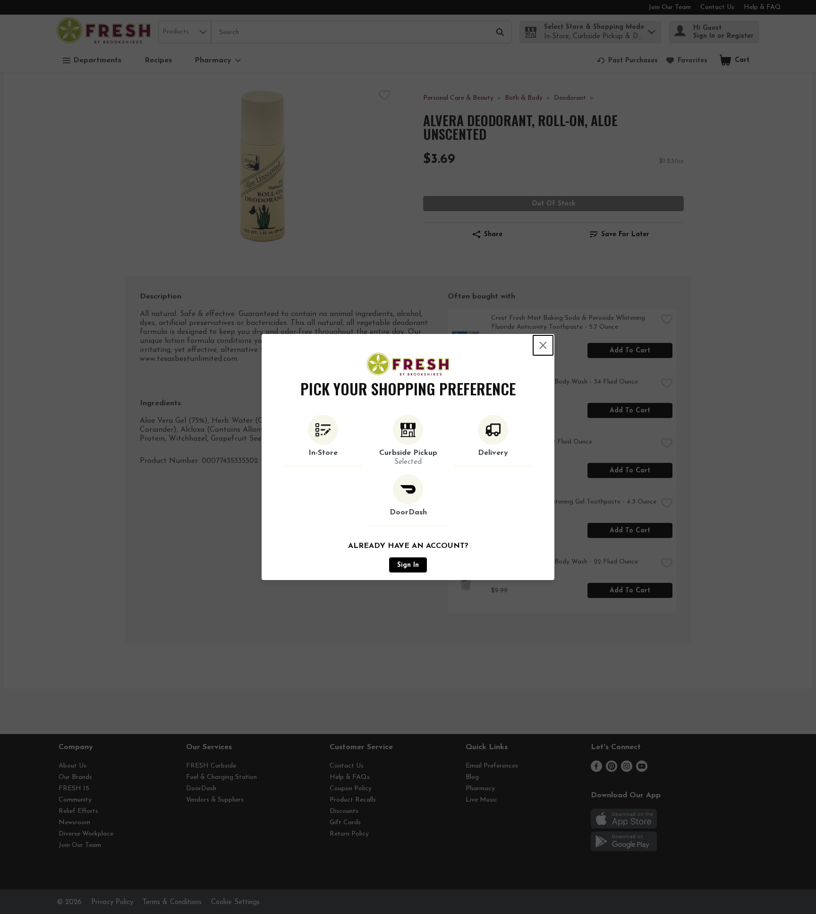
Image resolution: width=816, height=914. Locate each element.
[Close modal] (543, 345)
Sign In (408, 565)
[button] (323, 441)
